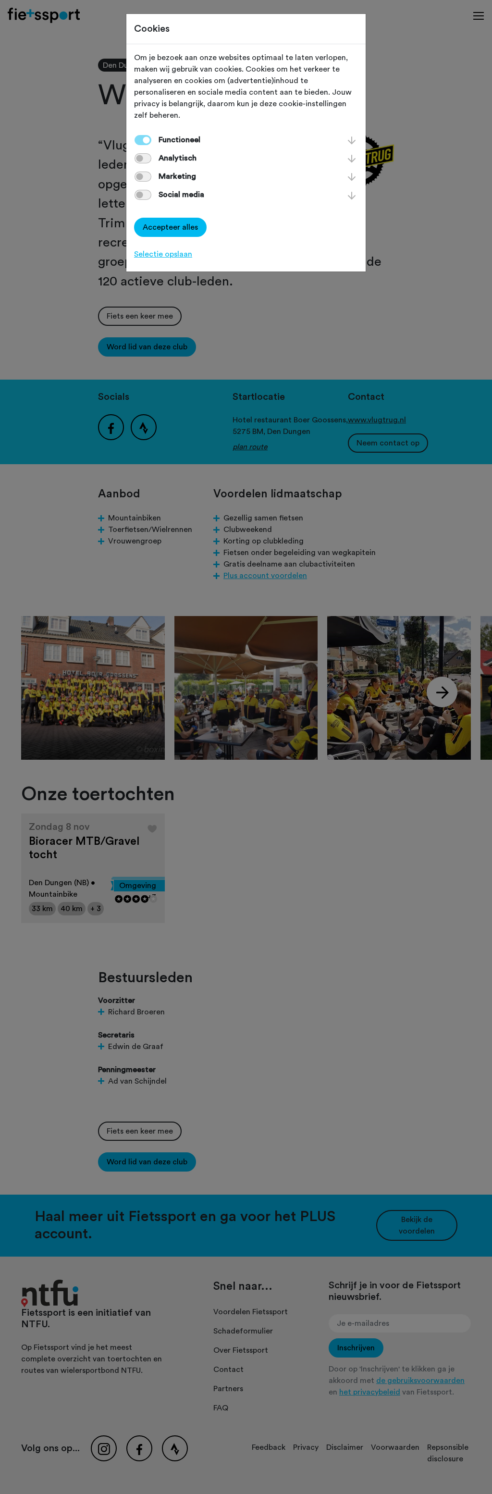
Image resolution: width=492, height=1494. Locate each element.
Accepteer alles (170, 227)
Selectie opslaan (163, 254)
